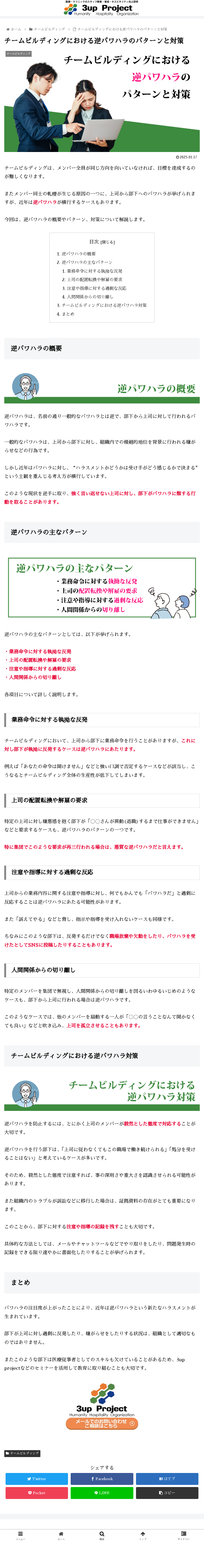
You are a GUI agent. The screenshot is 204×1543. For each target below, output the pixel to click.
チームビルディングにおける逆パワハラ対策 (104, 305)
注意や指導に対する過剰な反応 (96, 288)
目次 (94, 242)
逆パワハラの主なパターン (87, 262)
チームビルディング (24, 1453)
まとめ (68, 314)
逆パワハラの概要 (79, 254)
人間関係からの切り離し (90, 297)
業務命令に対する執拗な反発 (94, 271)
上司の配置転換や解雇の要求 (94, 279)
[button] (188, 861)
